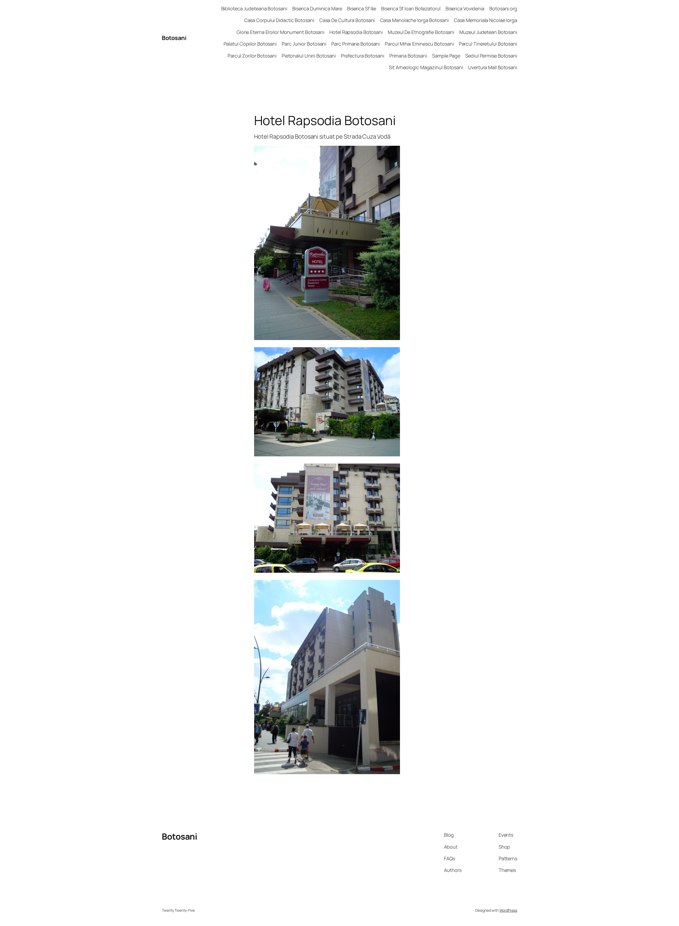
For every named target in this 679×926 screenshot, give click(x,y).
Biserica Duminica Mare (317, 8)
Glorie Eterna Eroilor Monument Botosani (280, 32)
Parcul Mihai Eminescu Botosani (419, 44)
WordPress (508, 910)
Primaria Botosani (408, 55)
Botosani (174, 38)
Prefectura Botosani (362, 55)
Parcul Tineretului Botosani (488, 44)
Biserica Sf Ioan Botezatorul (410, 8)
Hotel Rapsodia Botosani (356, 32)
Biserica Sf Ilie (361, 8)
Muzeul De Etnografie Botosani (421, 32)
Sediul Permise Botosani (491, 55)
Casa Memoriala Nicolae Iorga (485, 20)
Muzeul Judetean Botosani (488, 32)
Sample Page (446, 55)
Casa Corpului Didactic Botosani (279, 20)
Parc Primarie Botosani (355, 44)
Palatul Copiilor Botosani (250, 44)
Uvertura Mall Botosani (492, 67)
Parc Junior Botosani (304, 44)
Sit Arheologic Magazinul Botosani (426, 67)
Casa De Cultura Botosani (347, 20)
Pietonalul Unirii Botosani (309, 55)
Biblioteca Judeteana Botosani (254, 8)
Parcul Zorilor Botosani (252, 55)
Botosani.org (503, 8)
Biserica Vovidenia (465, 8)
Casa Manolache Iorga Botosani (414, 20)
